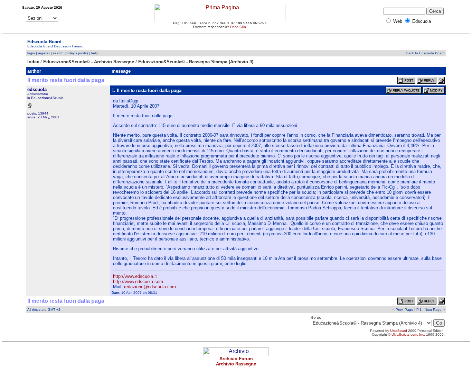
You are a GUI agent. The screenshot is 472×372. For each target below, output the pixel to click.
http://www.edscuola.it (135, 276)
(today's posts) (76, 53)
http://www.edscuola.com (138, 281)
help (94, 53)
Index (33, 61)
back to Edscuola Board (425, 53)
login (31, 53)
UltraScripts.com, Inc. (408, 334)
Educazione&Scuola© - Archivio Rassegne (88, 61)
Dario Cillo (238, 27)
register (44, 53)
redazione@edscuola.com (150, 286)
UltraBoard (398, 331)
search (58, 53)
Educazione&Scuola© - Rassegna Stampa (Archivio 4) (195, 61)
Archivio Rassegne (236, 363)
